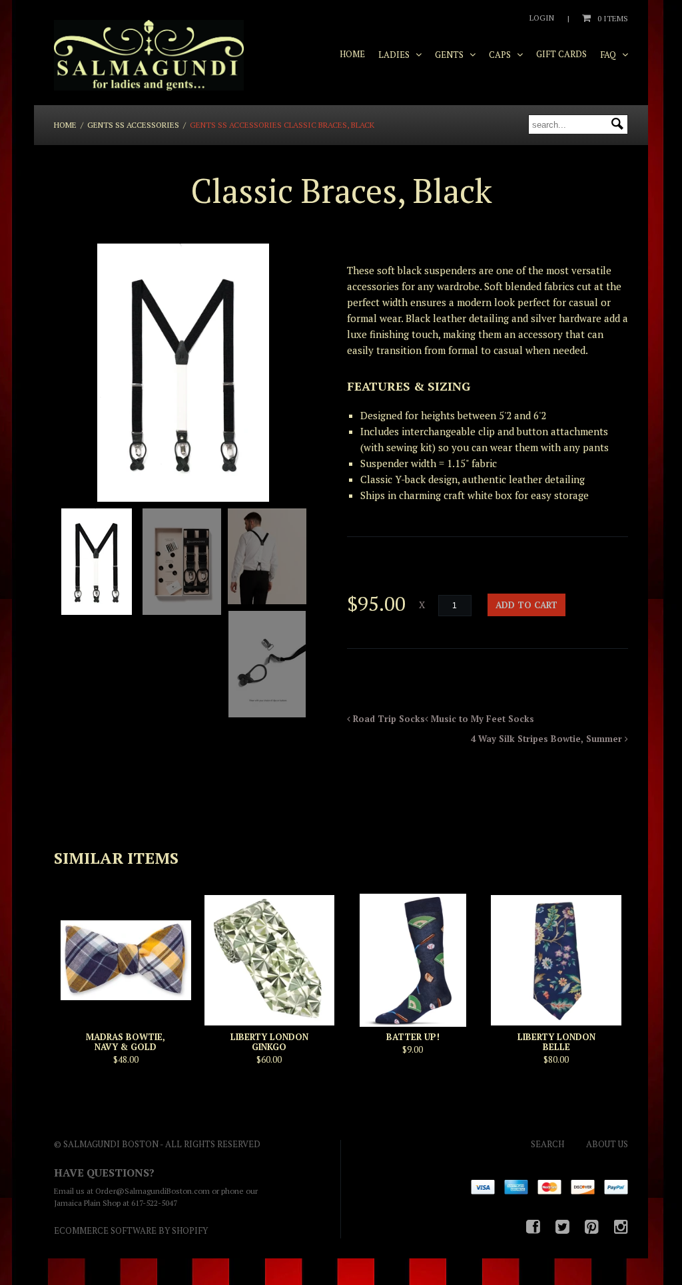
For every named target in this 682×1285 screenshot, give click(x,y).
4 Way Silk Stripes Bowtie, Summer (548, 739)
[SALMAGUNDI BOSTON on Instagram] (621, 1226)
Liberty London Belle (556, 1042)
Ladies (395, 55)
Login (541, 18)
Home (352, 54)
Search (547, 1144)
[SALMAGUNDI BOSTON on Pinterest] (592, 1226)
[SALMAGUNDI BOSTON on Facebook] (533, 1226)
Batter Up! (413, 1037)
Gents (450, 55)
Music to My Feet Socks (481, 719)
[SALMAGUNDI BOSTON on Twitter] (562, 1226)
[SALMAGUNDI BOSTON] (148, 56)
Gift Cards (561, 54)
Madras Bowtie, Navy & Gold (125, 1042)
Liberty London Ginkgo (269, 1042)
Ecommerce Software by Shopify (131, 1230)
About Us (607, 1144)
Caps (501, 55)
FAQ (609, 55)
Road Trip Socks (387, 719)
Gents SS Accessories (133, 125)
